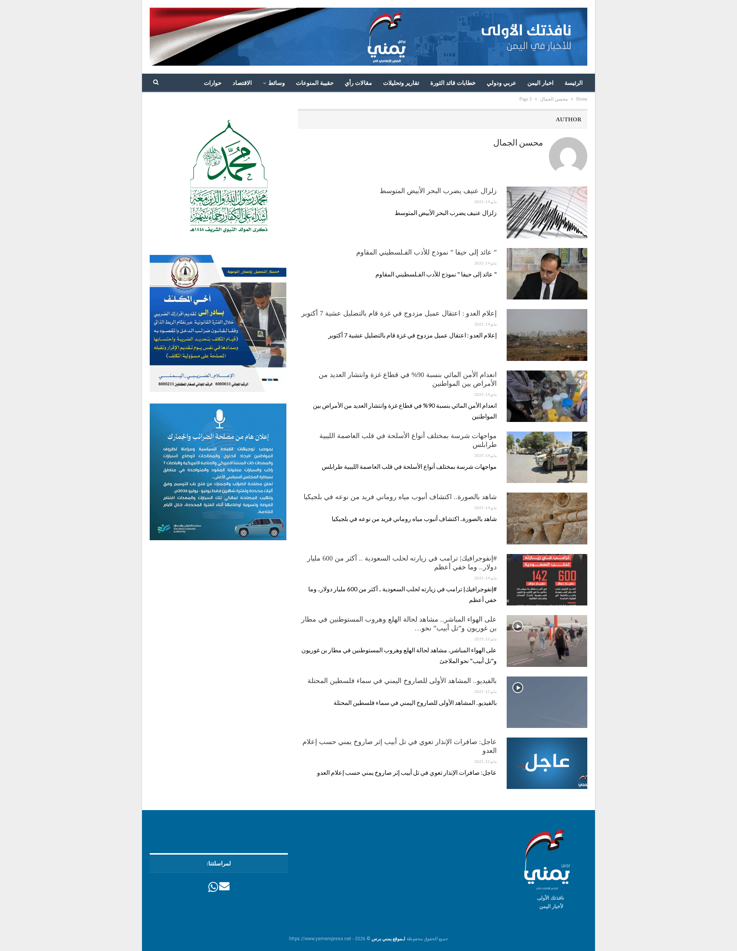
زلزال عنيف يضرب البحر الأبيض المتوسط (438, 191)
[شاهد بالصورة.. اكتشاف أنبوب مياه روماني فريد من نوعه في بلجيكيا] (547, 518)
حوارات (212, 83)
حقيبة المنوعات (315, 83)
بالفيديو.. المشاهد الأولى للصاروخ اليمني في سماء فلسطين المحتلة (402, 681)
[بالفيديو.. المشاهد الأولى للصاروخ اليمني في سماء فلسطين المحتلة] (547, 702)
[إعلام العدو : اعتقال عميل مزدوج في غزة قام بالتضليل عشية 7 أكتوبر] (547, 335)
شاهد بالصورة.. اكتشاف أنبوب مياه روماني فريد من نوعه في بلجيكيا (400, 497)
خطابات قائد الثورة (453, 83)
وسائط (276, 83)
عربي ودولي (501, 83)
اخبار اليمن (540, 83)
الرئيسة (574, 83)
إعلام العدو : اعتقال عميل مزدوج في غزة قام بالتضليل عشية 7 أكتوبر (399, 313)
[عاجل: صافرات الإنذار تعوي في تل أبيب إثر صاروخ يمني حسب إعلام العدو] (547, 763)
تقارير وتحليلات (401, 83)
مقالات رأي (358, 83)
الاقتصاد (242, 83)
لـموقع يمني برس (388, 938)
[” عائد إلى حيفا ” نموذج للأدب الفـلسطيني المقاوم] (547, 273)
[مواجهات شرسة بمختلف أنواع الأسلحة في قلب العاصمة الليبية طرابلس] (547, 457)
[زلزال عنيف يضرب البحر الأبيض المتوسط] (547, 212)
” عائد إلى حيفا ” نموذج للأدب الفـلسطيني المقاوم (425, 252)
